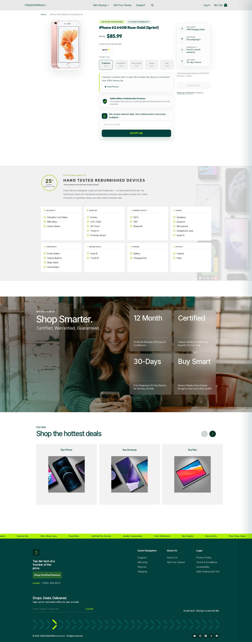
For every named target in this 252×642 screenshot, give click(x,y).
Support (140, 5)
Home (43, 14)
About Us (172, 557)
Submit (89, 608)
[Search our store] (152, 5)
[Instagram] (200, 636)
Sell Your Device (122, 5)
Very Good (136, 64)
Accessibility (202, 566)
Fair (167, 64)
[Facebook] (216, 636)
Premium (106, 64)
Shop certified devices (47, 575)
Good (151, 64)
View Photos (113, 86)
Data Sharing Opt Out (207, 571)
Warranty (143, 562)
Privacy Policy (203, 557)
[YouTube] (194, 636)
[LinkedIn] (205, 636)
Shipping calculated (185, 93)
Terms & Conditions (206, 562)
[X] (211, 636)
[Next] (212, 434)
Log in (207, 5)
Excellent (121, 64)
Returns (142, 566)
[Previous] (204, 434)
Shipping (142, 571)
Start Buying (99, 5)
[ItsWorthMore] (35, 5)
